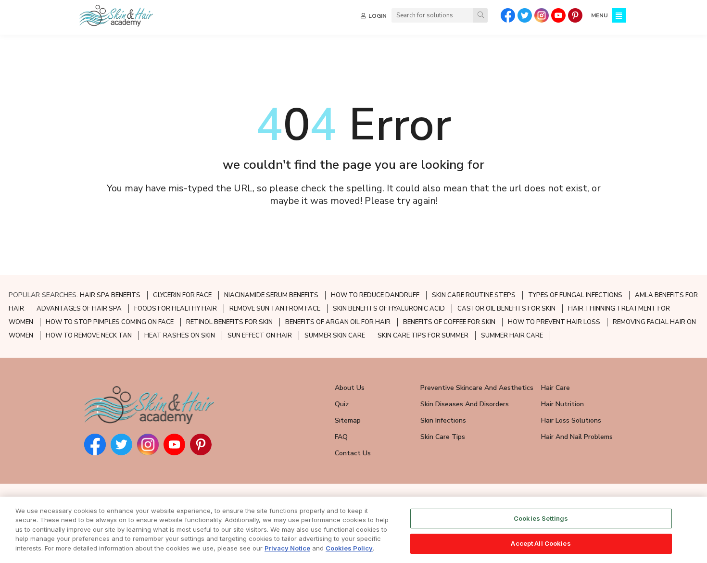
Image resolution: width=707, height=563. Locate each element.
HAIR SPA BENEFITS (110, 295)
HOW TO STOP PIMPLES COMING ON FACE (110, 322)
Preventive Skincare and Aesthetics (476, 387)
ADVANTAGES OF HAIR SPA (79, 308)
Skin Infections (443, 420)
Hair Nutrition (562, 404)
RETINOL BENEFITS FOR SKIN (229, 322)
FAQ (341, 436)
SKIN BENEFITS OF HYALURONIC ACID (389, 308)
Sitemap (348, 420)
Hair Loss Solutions (571, 420)
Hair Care (555, 387)
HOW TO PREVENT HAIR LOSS (554, 322)
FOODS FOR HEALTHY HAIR (175, 308)
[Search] (480, 15)
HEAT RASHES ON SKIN (179, 335)
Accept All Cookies (540, 543)
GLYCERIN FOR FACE (182, 295)
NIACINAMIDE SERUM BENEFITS (271, 295)
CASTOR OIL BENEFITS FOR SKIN (506, 308)
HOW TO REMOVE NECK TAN (89, 335)
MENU (599, 15)
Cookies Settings (541, 518)
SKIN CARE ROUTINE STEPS (474, 295)
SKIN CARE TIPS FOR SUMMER (423, 335)
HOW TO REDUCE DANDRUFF (375, 295)
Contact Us (353, 453)
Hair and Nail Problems (577, 436)
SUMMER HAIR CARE (512, 335)
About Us (350, 387)
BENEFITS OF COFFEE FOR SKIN (449, 322)
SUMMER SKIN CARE (334, 335)
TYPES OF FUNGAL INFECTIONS (575, 295)
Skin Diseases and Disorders (464, 404)
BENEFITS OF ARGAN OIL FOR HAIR (338, 322)
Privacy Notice (287, 548)
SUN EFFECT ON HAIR (259, 335)
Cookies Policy (349, 548)
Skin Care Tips (442, 436)
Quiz (342, 404)
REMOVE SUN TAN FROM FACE (274, 308)
